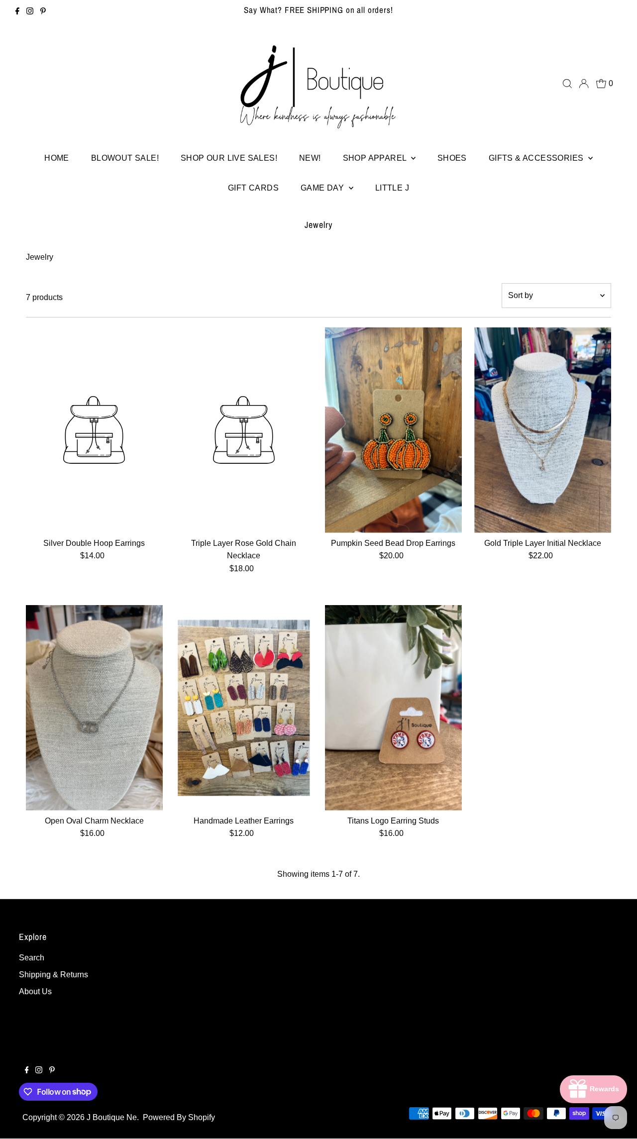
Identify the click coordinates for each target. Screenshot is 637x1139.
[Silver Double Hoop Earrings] (94, 430)
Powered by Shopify (179, 1117)
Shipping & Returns (53, 974)
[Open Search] (567, 83)
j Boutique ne (112, 1117)
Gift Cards (253, 188)
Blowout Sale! (125, 158)
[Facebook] (17, 12)
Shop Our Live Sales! (229, 158)
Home (56, 158)
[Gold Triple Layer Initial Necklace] (542, 430)
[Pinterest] (43, 12)
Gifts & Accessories (537, 158)
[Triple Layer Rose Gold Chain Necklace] (243, 430)
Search (31, 957)
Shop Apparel (376, 158)
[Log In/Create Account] (583, 83)
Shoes (452, 158)
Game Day (323, 188)
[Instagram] (30, 12)
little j (392, 188)
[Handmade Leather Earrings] (243, 708)
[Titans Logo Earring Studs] (393, 708)
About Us (35, 991)
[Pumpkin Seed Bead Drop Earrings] (393, 430)
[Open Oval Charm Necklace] (94, 708)
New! (310, 158)
